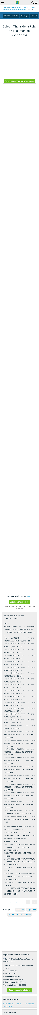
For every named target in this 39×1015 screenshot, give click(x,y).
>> (34, 902)
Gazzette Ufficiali (15, 7)
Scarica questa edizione (19, 990)
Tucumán (26, 7)
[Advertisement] (19, 58)
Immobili (15, 16)
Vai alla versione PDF (19, 602)
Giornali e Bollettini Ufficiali (19, 915)
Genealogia (24, 16)
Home (6, 7)
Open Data (34, 16)
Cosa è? (29, 596)
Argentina (31, 910)
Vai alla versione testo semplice (19, 81)
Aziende (7, 16)
